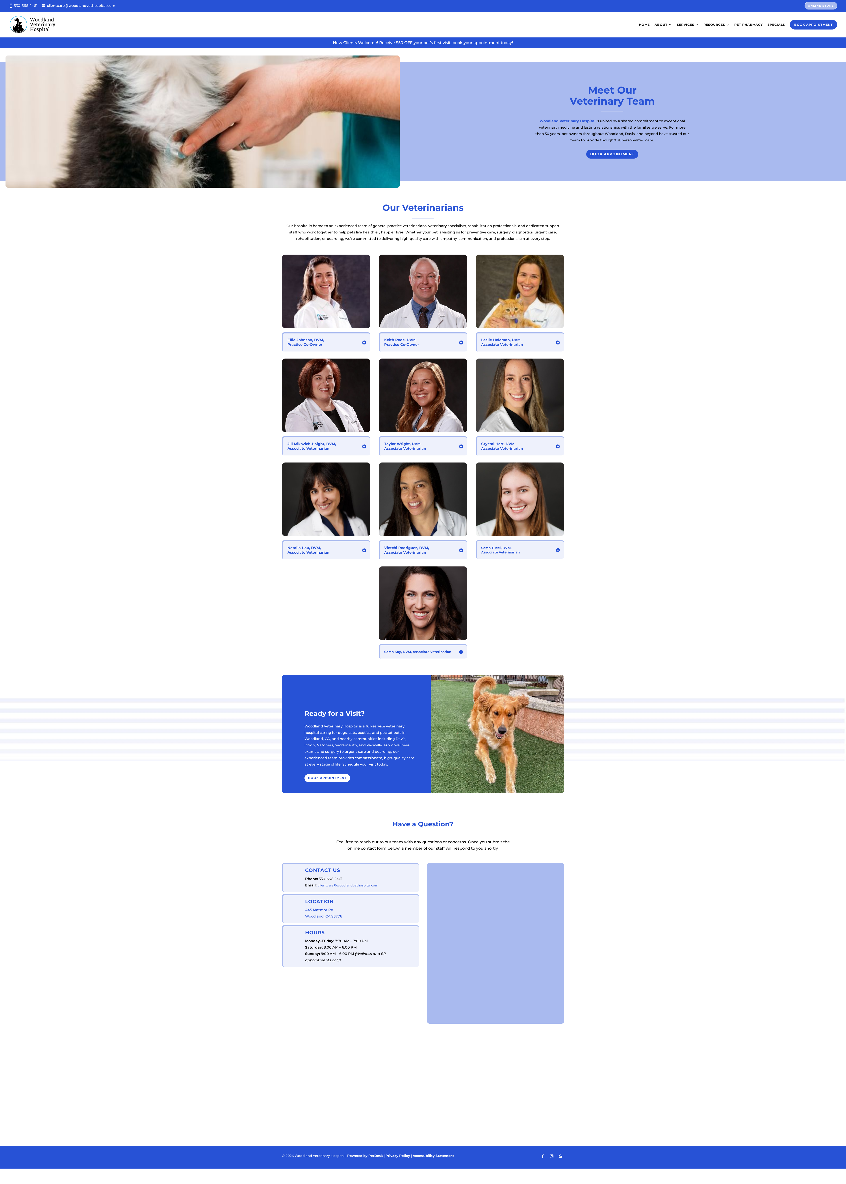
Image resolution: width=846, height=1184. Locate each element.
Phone (439, 908)
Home (644, 25)
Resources (714, 25)
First (436, 881)
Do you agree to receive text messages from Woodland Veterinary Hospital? (494, 929)
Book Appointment (813, 25)
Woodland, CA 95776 (323, 916)
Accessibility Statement (433, 1156)
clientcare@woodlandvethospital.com (81, 6)
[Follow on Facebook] (542, 1156)
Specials (776, 25)
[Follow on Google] (560, 1156)
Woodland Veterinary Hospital (568, 121)
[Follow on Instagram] (551, 1156)
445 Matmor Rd (319, 910)
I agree (445, 937)
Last (501, 881)
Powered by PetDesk (365, 1156)
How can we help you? (455, 967)
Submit (445, 1013)
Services (685, 25)
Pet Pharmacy (748, 25)
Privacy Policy (483, 958)
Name (439, 867)
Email (439, 890)
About (661, 25)
